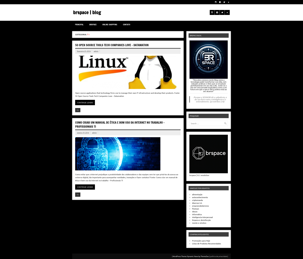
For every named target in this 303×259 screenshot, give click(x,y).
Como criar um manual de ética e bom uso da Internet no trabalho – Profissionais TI (120, 124)
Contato (126, 24)
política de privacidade (218, 256)
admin (96, 51)
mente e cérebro (199, 223)
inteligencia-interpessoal (202, 217)
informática (197, 214)
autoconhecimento (200, 197)
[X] (224, 2)
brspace (93, 24)
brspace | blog (87, 12)
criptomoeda (197, 200)
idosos (194, 211)
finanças (195, 208)
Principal (79, 24)
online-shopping (109, 24)
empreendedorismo (200, 206)
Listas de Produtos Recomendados (206, 243)
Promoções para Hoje (201, 240)
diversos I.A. (197, 203)
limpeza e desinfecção (201, 220)
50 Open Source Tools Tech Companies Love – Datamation (112, 45)
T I (78, 110)
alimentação (197, 194)
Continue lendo (85, 102)
